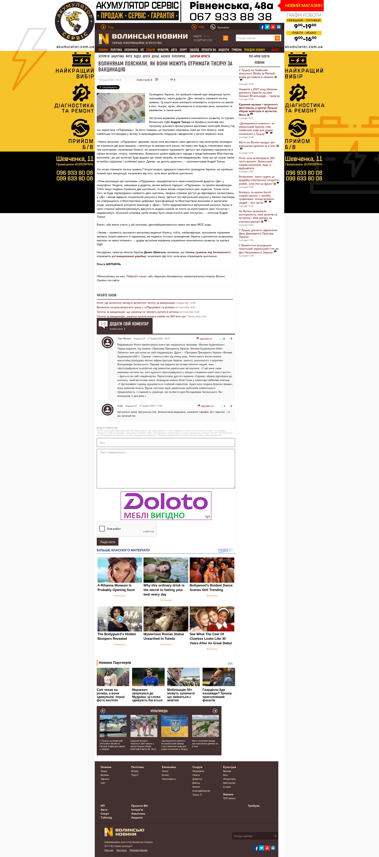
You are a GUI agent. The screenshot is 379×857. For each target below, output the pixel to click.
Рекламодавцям (138, 850)
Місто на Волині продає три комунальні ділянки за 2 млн (257, 144)
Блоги (146, 56)
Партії (134, 774)
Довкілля (197, 778)
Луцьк (104, 771)
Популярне (178, 56)
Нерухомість (169, 778)
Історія (227, 786)
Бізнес (165, 774)
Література (229, 778)
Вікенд (196, 782)
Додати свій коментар (129, 324)
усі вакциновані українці (129, 256)
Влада (134, 771)
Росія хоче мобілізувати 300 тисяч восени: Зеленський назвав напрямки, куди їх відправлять (257, 163)
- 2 (230, 406)
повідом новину (254, 50)
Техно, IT (197, 794)
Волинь (105, 774)
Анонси (165, 56)
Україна (105, 778)
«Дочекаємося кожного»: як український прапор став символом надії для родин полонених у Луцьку (256, 128)
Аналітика (117, 56)
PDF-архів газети (259, 56)
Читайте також (106, 295)
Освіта (196, 774)
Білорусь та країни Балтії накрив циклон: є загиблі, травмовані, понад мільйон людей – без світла (256, 197)
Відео (137, 56)
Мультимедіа (159, 711)
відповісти (206, 338)
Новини (260, 62)
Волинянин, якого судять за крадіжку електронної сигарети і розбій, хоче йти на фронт (259, 179)
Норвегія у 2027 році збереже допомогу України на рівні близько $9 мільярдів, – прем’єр (259, 92)
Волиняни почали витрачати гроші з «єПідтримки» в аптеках (136, 307)
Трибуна (237, 50)
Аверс (275, 50)
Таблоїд (194, 50)
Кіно (225, 774)
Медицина (198, 771)
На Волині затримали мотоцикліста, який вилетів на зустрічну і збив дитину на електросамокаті (258, 216)
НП (142, 50)
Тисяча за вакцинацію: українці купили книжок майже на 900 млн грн (141, 316)
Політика (116, 50)
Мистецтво (229, 782)
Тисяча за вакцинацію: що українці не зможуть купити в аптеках (138, 312)
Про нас (109, 850)
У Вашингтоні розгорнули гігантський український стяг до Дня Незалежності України (259, 248)
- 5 (230, 338)
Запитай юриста (200, 56)
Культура (163, 50)
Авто (174, 50)
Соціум (197, 767)
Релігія (196, 786)
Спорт (183, 50)
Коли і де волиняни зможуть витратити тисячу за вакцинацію (136, 302)
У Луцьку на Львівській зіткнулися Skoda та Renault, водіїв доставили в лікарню (257, 73)
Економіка (131, 50)
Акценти (224, 50)
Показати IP (139, 338)
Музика (227, 771)
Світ (103, 782)
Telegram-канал (136, 276)
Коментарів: (144, 79)
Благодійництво (201, 790)
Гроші (165, 771)
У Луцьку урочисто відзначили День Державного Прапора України (258, 233)
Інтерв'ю (104, 56)
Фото (129, 56)
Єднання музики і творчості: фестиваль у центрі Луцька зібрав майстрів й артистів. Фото (143, 744)
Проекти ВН (209, 50)
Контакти (121, 850)
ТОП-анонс (229, 798)
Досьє (155, 56)
